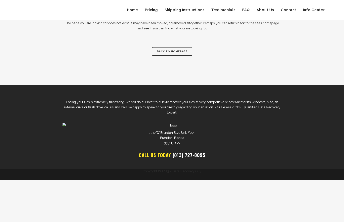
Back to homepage (172, 51)
